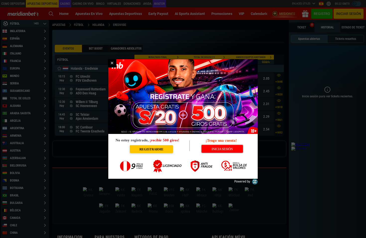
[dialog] (183, 119)
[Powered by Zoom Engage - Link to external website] (246, 183)
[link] (112, 63)
